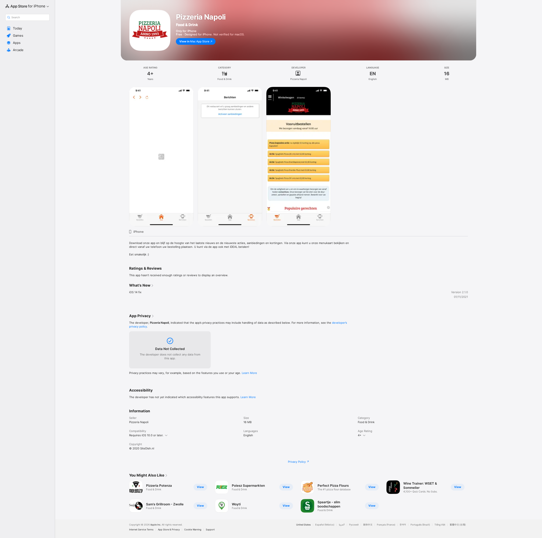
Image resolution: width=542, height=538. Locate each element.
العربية (342, 525)
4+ (359, 435)
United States (303, 525)
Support (210, 529)
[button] (27, 28)
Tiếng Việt (439, 525)
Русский (354, 525)
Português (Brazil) (420, 525)
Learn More (249, 373)
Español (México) (324, 525)
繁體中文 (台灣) (458, 525)
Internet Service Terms (141, 529)
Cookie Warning (192, 529)
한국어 (403, 525)
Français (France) (386, 525)
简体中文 (367, 525)
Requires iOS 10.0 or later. (146, 435)
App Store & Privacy (169, 529)
